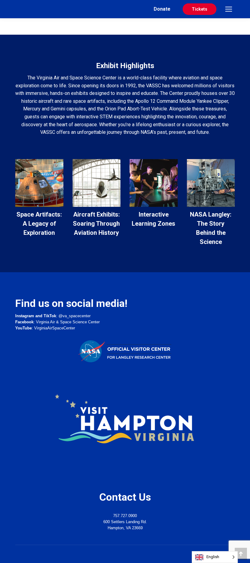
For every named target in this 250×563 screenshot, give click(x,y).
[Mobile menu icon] (229, 9)
